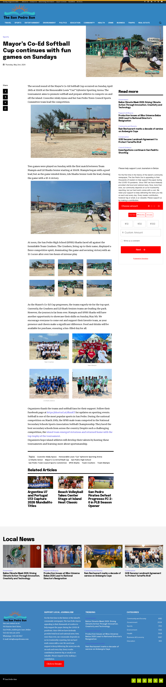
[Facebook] (144, 1)
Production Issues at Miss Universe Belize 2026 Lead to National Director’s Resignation (139, 118)
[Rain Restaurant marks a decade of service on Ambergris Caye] (103, 556)
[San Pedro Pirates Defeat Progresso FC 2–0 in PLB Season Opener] (101, 482)
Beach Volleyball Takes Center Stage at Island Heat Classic (70, 497)
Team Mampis (103, 463)
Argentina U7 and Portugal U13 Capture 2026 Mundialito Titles (40, 499)
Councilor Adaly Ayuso (47, 456)
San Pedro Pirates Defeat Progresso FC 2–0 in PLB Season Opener (100, 499)
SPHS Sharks (74, 463)
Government (123, 100)
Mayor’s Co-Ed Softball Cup (57, 459)
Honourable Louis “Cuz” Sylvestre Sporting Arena (80, 456)
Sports (6, 37)
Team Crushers (88, 463)
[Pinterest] (155, 1)
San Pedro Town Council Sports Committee (48, 463)
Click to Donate (54, 664)
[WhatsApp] (5, 108)
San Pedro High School (81, 459)
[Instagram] (148, 1)
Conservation (123, 137)
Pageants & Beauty (125, 113)
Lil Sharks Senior (36, 459)
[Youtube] (161, 1)
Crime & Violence (124, 148)
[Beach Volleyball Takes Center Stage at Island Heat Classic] (70, 482)
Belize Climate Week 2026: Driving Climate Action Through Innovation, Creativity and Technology (140, 105)
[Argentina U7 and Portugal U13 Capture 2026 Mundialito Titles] (40, 482)
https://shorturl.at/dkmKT (61, 412)
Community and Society (127, 126)
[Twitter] (158, 1)
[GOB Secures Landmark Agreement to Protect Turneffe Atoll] (144, 556)
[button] (160, 23)
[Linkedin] (151, 1)
